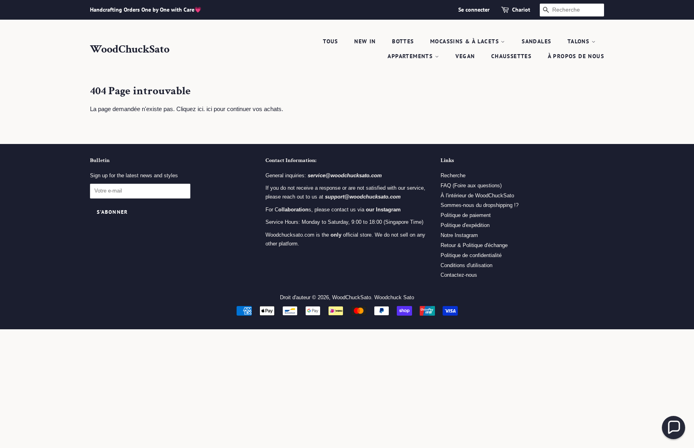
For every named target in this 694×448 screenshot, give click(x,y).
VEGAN (465, 56)
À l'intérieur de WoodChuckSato (477, 196)
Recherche (453, 175)
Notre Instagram (459, 235)
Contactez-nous (459, 275)
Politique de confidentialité (471, 255)
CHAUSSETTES (511, 56)
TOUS (330, 41)
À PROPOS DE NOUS (576, 56)
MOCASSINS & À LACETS (465, 41)
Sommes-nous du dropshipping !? (479, 205)
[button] (673, 427)
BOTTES (403, 41)
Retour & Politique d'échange (474, 245)
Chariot (521, 9)
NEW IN (365, 41)
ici (209, 108)
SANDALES (536, 41)
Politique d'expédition (465, 225)
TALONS (579, 41)
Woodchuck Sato (394, 297)
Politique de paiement (466, 215)
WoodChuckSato (129, 49)
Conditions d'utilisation (466, 265)
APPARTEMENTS (411, 56)
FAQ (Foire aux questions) (471, 185)
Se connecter (474, 9)
